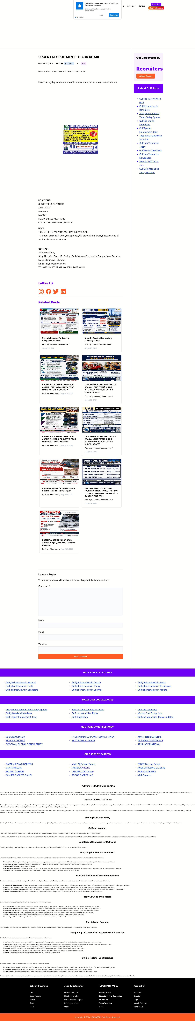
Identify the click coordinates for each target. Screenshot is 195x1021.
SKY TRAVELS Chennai (83, 740)
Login (135, 999)
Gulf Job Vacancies (147, 709)
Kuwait (32, 999)
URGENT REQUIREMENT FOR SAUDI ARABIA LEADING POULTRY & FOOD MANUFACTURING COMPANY (58, 387)
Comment (44, 586)
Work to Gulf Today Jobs (150, 713)
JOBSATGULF (97, 1017)
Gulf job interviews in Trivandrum (154, 686)
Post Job (156, 4)
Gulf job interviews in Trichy (86, 686)
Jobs (155, 132)
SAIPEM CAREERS (147, 771)
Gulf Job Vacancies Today (85, 713)
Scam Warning (105, 1003)
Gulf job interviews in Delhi (19, 686)
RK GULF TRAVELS (15, 740)
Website (42, 644)
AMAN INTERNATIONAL (149, 736)
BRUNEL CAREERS (15, 771)
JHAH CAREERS (14, 767)
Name (41, 620)
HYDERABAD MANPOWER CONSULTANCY (93, 736)
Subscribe (114, 15)
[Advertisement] (97, 29)
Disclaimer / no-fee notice (110, 996)
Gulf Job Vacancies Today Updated (155, 717)
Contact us (138, 1007)
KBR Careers (144, 775)
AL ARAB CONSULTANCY (150, 740)
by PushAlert (80, 17)
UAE (32, 992)
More (32, 1007)
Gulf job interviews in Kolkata (152, 689)
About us (137, 992)
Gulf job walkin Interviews (19, 713)
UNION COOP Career (82, 771)
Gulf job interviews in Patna (152, 682)
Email (41, 632)
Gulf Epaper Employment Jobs (21, 717)
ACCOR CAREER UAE (82, 775)
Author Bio (103, 999)
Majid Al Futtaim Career (84, 764)
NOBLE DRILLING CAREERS (151, 767)
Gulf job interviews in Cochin (86, 682)
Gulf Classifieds (80, 717)
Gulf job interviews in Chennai (87, 689)
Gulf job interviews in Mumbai (21, 682)
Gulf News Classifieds (150, 150)
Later (101, 15)
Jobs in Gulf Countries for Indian (88, 709)
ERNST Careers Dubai (149, 764)
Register (136, 996)
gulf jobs (69, 63)
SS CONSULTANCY (15, 736)
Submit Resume (156, 8)
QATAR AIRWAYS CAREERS (19, 764)
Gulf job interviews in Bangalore (22, 689)
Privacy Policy (105, 992)
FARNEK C (77, 767)
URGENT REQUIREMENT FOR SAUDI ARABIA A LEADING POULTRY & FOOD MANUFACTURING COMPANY (59, 439)
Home (40, 71)
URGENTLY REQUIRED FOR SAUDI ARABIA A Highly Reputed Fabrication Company (58, 542)
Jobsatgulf (88, 794)
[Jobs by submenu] (135, 6)
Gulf (83, 63)
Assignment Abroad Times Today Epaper (26, 709)
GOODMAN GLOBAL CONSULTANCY (24, 744)
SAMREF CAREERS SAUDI (19, 775)
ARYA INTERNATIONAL (149, 744)
